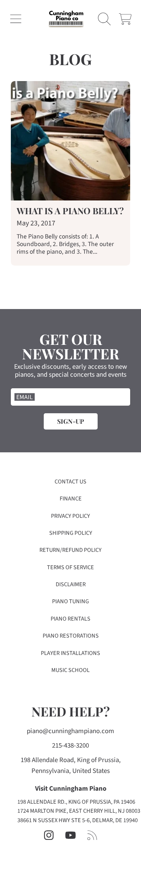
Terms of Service (70, 567)
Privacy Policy (70, 516)
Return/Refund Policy (70, 550)
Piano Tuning (70, 601)
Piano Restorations (71, 635)
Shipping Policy (70, 533)
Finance (71, 498)
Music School (70, 670)
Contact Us (70, 481)
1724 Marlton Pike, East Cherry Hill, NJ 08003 (78, 811)
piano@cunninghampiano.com (70, 731)
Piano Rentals (70, 618)
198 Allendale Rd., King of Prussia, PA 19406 (76, 802)
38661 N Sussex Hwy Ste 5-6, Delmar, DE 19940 (77, 820)
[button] (16, 19)
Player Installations (70, 653)
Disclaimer (71, 584)
